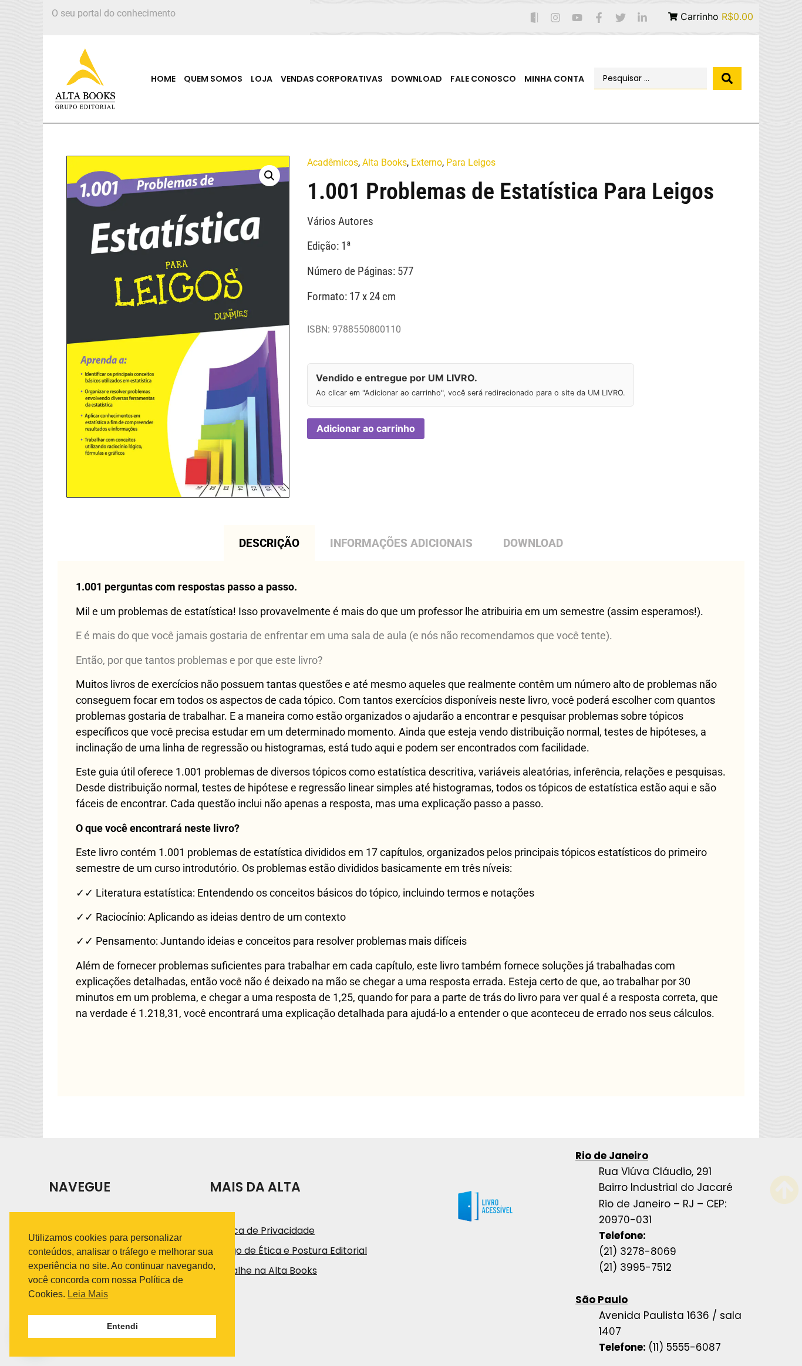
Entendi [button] (122, 1326)
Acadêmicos (332, 162)
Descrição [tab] (269, 543)
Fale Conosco (483, 79)
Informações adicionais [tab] (401, 543)
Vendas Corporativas (332, 79)
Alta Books (384, 162)
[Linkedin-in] (642, 17)
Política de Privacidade (262, 1230)
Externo (426, 162)
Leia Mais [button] (88, 1294)
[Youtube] (577, 17)
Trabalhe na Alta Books (263, 1270)
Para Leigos (471, 162)
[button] (269, 175)
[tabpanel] (401, 828)
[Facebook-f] (599, 17)
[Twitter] (620, 17)
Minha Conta (554, 79)
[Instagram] (555, 17)
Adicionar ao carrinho (365, 428)
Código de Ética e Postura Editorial (288, 1250)
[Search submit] (727, 78)
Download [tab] (533, 543)
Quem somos (213, 79)
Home (163, 79)
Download (416, 79)
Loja (261, 79)
